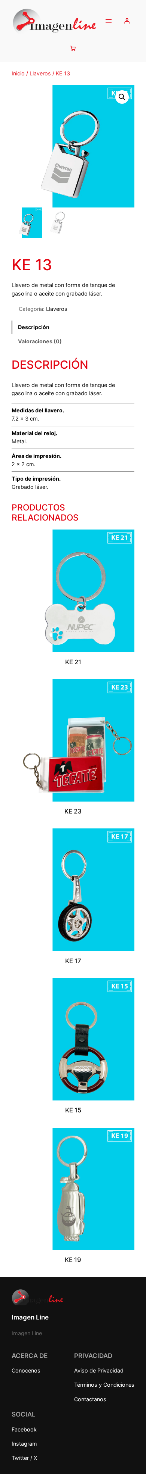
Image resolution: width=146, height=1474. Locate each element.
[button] (122, 97)
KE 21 (73, 662)
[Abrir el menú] (108, 20)
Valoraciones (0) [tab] (40, 341)
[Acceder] (127, 21)
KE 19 (73, 1260)
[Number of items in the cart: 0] (73, 48)
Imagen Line (30, 1317)
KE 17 (73, 961)
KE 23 (73, 811)
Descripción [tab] (33, 327)
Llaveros (40, 73)
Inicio (18, 73)
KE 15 (73, 1110)
